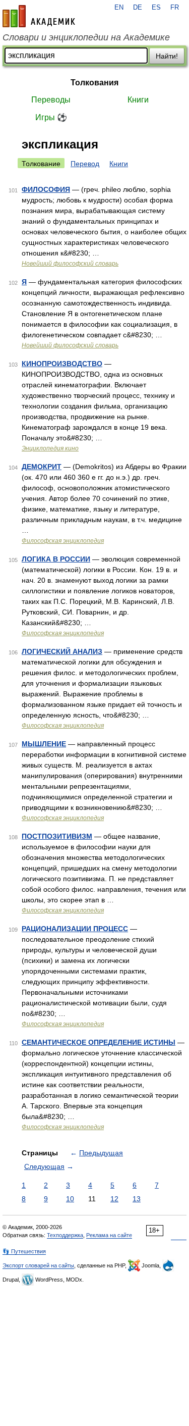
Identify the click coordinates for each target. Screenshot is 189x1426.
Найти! (167, 56)
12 (114, 1199)
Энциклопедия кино (50, 448)
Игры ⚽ (51, 117)
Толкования (94, 82)
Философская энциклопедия (63, 540)
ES (156, 7)
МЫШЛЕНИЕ (44, 744)
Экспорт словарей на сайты (38, 1265)
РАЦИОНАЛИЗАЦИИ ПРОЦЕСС (75, 929)
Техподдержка (65, 1235)
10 (70, 1199)
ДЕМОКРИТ (41, 467)
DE (137, 7)
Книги (138, 99)
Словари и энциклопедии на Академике (86, 37)
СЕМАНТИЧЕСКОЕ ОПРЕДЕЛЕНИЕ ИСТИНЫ (98, 1042)
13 (137, 1199)
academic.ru (39, 16)
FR (174, 7)
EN (118, 7)
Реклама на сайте (109, 1235)
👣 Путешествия (24, 1251)
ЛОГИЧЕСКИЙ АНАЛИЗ (62, 651)
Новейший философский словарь (70, 263)
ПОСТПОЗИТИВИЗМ (57, 836)
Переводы (51, 99)
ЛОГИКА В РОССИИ (56, 559)
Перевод (85, 164)
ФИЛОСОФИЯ (46, 189)
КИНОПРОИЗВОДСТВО (62, 364)
